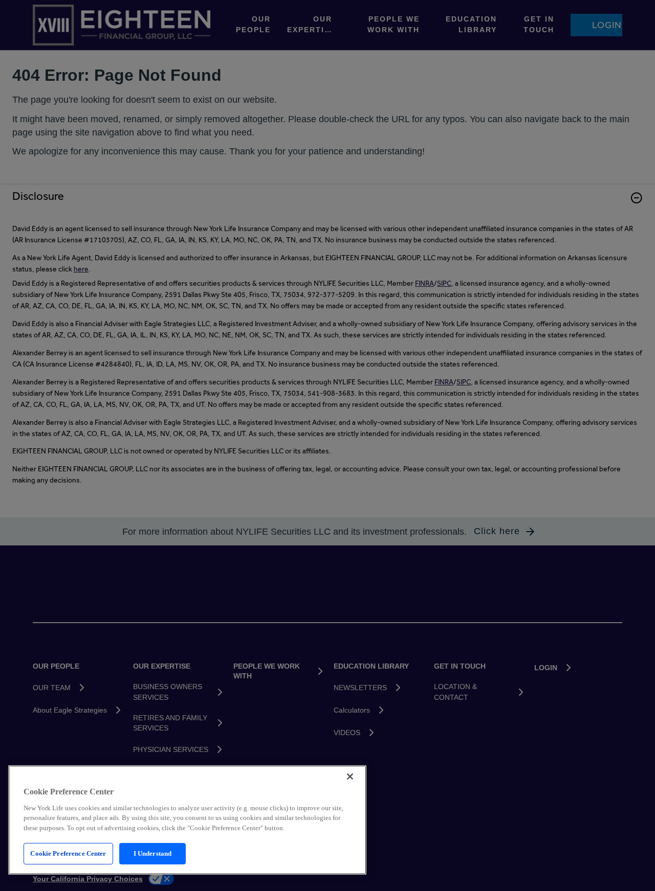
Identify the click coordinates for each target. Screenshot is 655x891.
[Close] (350, 776)
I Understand (153, 853)
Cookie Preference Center (68, 853)
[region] (187, 820)
